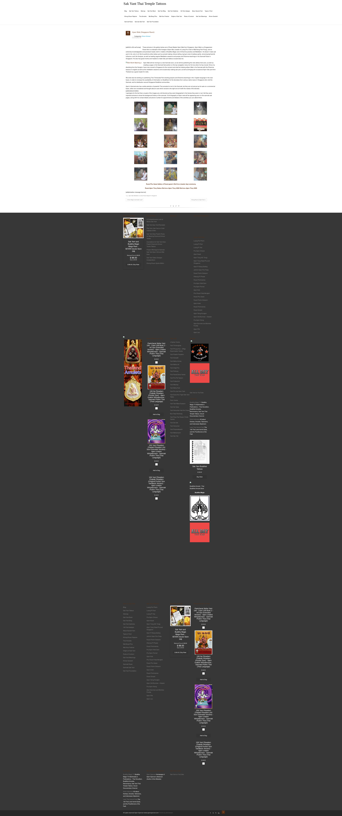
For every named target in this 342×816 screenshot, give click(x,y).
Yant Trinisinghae (175, 345)
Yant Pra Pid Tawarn (176, 378)
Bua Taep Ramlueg (176, 414)
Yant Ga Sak (174, 423)
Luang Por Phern (199, 241)
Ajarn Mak (131, 195)
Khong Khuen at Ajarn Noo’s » (198, 199)
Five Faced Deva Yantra (177, 374)
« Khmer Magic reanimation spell (134, 199)
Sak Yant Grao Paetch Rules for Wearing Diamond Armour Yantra (156, 236)
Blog (125, 11)
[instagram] (218, 813)
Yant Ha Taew (174, 407)
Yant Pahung (174, 371)
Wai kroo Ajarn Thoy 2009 (188, 188)
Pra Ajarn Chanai (199, 251)
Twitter (173, 206)
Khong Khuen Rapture (130, 16)
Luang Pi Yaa (198, 247)
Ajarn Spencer (151, 774)
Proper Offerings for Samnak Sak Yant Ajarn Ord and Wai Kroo (156, 252)
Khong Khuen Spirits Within (155, 263)
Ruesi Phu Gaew (151, 184)
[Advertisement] (180, 249)
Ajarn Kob (197, 290)
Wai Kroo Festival (164, 16)
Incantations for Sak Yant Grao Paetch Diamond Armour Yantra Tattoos (156, 244)
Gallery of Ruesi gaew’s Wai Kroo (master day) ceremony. (177, 184)
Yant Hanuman (175, 426)
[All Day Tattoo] (199, 373)
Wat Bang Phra (153, 16)
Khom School (146, 36)
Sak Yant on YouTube (197, 393)
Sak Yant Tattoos (134, 11)
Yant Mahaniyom (175, 433)
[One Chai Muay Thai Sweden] (200, 352)
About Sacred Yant (197, 11)
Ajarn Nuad (197, 254)
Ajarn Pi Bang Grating (200, 266)
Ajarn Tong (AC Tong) (200, 257)
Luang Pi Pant (198, 244)
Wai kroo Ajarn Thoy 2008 (171, 188)
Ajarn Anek (197, 303)
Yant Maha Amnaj (175, 361)
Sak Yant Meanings (201, 16)
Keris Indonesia (195, 419)
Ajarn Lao (197, 332)
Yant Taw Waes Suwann (177, 404)
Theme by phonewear (166, 813)
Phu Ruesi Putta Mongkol (202, 293)
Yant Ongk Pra (174, 368)
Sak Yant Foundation (153, 22)
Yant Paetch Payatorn (177, 354)
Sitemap (143, 11)
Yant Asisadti (174, 358)
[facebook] (210, 813)
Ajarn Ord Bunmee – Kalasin (203, 317)
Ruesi (144, 195)
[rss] (215, 813)
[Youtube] (213, 813)
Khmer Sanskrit (213, 16)
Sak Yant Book (151, 11)
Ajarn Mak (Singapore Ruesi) (143, 32)
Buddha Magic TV (195, 402)
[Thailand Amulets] (133, 373)
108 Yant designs (185, 11)
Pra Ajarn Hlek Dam (200, 283)
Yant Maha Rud (175, 388)
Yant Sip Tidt (174, 436)
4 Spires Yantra (175, 342)
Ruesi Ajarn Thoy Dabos (153, 188)
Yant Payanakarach (176, 429)
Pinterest (178, 206)
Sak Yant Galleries (173, 11)
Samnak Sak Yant (140, 22)
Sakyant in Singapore (151, 195)
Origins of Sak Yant (176, 16)
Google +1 (176, 206)
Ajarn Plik (197, 329)
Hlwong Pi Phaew (199, 276)
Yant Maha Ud (174, 364)
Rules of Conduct (189, 16)
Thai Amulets (143, 16)
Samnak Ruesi (128, 22)
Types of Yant (208, 11)
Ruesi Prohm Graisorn (201, 273)
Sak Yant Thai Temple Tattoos (145, 4)
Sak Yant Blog (162, 11)
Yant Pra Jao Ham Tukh (177, 391)
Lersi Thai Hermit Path (197, 427)
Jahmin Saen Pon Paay (201, 270)
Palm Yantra (174, 400)
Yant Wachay (174, 385)
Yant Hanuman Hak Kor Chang (180, 410)
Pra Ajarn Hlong (199, 320)
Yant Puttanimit (175, 381)
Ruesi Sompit (198, 310)
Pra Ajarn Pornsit (199, 287)
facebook (170, 206)
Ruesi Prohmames (199, 280)
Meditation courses (138, 195)
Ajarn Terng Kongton (200, 313)
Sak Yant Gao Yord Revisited (156, 225)
